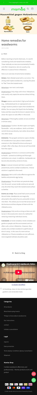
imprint (6, 342)
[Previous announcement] (3, 2)
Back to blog (20, 253)
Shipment (7, 355)
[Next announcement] (33, 2)
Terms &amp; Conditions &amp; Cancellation (18, 351)
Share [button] (5, 54)
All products (8, 307)
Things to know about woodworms (15, 316)
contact (6, 325)
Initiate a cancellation (11, 329)
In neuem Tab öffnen (18, 285)
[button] (4, 9)
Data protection (9, 346)
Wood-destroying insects (12, 311)
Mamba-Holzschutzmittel (15, 391)
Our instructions (9, 320)
